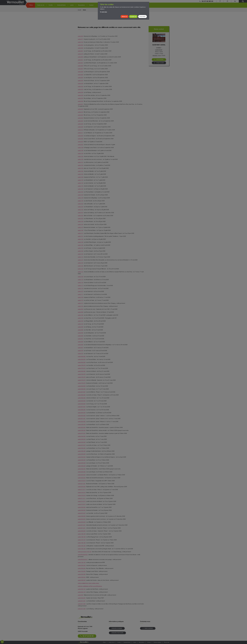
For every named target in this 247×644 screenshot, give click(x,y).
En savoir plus (103, 12)
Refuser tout (124, 16)
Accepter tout (133, 16)
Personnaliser (142, 16)
